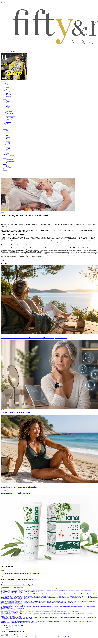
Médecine (8, 95)
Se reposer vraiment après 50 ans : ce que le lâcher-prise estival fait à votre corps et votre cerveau (34, 338)
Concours (5, 124)
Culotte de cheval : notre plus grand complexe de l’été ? (20, 487)
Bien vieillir (8, 91)
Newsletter (3, 81)
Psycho (7, 87)
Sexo (7, 88)
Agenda (7, 119)
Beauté (4, 99)
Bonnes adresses (9, 113)
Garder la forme (9, 94)
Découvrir (8, 120)
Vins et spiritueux (9, 117)
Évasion (5, 108)
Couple (7, 84)
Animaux (8, 97)
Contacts (8, 629)
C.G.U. (7, 627)
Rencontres (8, 122)
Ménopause (8, 96)
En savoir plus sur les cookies (67, 636)
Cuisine (4, 112)
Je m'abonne (3, 52)
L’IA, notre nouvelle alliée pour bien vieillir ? (16, 412)
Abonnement (8, 626)
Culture (4, 118)
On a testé (8, 106)
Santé (4, 90)
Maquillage (8, 102)
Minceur (7, 105)
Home (7, 89)
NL (1, 1)
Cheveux (8, 101)
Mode (7, 103)
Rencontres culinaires (10, 116)
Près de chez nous (9, 111)
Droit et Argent (6, 123)
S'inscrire (15, 634)
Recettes (7, 114)
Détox (7, 93)
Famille (7, 85)
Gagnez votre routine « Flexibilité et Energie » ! (17, 493)
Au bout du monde (10, 110)
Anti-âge (8, 100)
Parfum (7, 107)
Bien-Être (5, 83)
